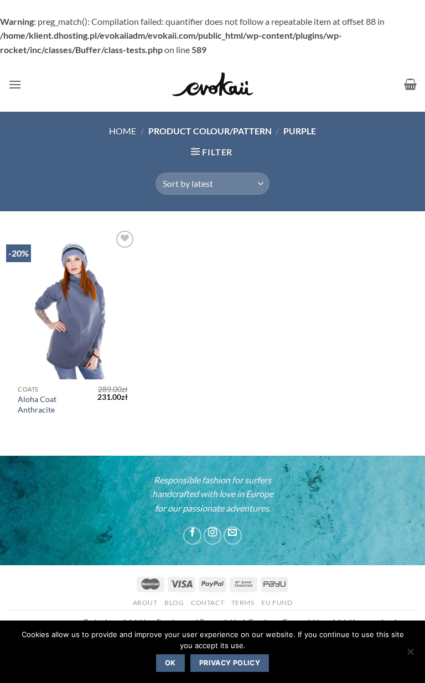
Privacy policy (229, 663)
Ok (170, 663)
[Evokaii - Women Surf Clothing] (212, 84)
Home (122, 131)
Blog (174, 602)
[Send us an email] (233, 535)
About (145, 602)
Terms (243, 602)
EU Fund (276, 602)
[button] (15, 84)
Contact (207, 602)
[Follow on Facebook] (192, 535)
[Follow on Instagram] (213, 535)
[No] (410, 655)
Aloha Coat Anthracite (37, 404)
